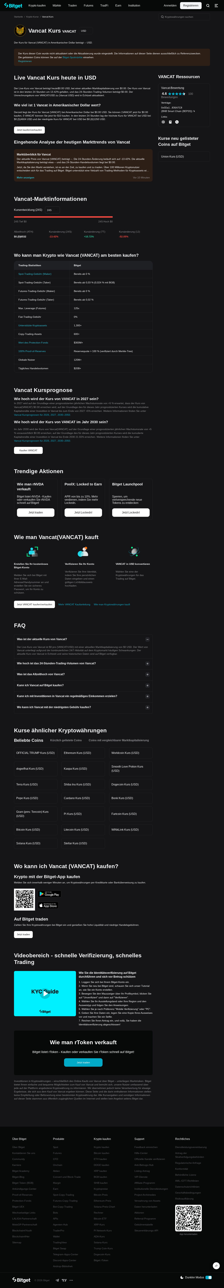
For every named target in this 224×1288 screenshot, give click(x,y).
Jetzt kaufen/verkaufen (29, 129)
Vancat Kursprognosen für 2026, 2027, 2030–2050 (42, 414)
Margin (57, 1182)
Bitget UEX (18, 1206)
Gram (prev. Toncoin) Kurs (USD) (32, 813)
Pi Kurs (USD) (73, 813)
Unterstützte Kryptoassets (32, 325)
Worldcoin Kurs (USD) (125, 752)
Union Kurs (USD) (172, 156)
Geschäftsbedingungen (188, 1192)
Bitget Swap (59, 1248)
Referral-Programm (145, 1218)
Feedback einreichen (146, 1147)
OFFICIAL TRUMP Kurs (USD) (35, 752)
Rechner (98, 1212)
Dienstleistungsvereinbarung (191, 1147)
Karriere (16, 1165)
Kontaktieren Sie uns (23, 1153)
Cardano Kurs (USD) (77, 798)
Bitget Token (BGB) (22, 1182)
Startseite (18, 17)
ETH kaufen (100, 1159)
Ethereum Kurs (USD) (77, 752)
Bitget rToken (101, 1260)
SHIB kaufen (101, 1182)
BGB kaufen (100, 1176)
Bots (55, 1212)
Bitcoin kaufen (101, 1153)
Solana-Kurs (100, 1242)
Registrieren (190, 5)
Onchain (57, 1165)
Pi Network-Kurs (103, 1230)
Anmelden (170, 5)
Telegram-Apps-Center (65, 1254)
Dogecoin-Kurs (102, 1254)
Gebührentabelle (143, 1224)
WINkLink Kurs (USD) (125, 829)
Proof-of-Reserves (22, 1194)
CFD (55, 1159)
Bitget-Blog (18, 1176)
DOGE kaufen (101, 1165)
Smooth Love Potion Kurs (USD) (127, 768)
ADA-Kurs (99, 1236)
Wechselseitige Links (23, 1212)
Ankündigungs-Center (24, 1188)
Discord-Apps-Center (64, 1260)
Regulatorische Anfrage (188, 1162)
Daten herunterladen (145, 1206)
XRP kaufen (100, 1171)
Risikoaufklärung (184, 1198)
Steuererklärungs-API (146, 1230)
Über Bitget (18, 1147)
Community (18, 1159)
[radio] (169, 94)
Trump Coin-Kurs (103, 1248)
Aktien (56, 1171)
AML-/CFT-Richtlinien (187, 1180)
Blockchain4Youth (22, 1230)
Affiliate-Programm (144, 1182)
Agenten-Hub (60, 1224)
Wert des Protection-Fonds (33, 342)
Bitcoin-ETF (100, 1218)
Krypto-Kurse (32, 17)
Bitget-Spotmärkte (73, 57)
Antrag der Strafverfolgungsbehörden (189, 1155)
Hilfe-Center (141, 1153)
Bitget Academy (20, 1171)
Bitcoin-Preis (101, 1194)
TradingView (60, 1242)
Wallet (56, 1236)
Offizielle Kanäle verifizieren (149, 1159)
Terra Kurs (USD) (27, 784)
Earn (55, 1188)
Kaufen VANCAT (28, 450)
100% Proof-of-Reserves (32, 351)
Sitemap (16, 1242)
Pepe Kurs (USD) (27, 798)
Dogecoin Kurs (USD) (125, 784)
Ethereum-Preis (102, 1200)
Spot (55, 1147)
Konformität (181, 1168)
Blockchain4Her (21, 1236)
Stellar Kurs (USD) (75, 843)
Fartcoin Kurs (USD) (124, 813)
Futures (57, 1153)
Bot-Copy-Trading (63, 1206)
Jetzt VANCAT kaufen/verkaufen (34, 604)
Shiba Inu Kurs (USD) (77, 784)
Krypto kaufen (101, 1147)
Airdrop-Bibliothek (63, 1266)
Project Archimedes (145, 1194)
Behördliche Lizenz (185, 1174)
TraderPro (58, 1230)
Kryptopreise (101, 1188)
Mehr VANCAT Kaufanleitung (74, 604)
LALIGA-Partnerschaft (24, 1218)
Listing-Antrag (142, 1171)
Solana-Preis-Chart (104, 1206)
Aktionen (139, 1212)
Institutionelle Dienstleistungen (151, 1188)
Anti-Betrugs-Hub (143, 1165)
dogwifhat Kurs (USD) (29, 768)
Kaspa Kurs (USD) (75, 768)
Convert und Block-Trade (67, 1176)
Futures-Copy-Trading (65, 1200)
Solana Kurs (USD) (28, 843)
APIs (55, 1218)
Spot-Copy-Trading (63, 1194)
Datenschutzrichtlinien (187, 1186)
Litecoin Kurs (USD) (76, 829)
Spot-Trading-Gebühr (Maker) (34, 273)
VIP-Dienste (141, 1176)
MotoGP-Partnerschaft (24, 1224)
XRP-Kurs (99, 1224)
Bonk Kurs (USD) (122, 798)
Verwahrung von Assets (147, 1200)
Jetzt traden (23, 934)
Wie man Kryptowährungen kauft (112, 604)
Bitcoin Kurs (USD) (28, 829)
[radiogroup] (176, 94)
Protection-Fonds (21, 1200)
